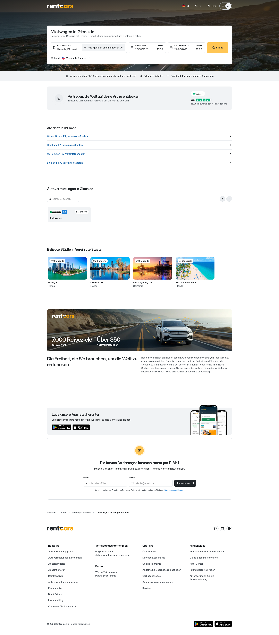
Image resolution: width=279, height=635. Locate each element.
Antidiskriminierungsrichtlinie (158, 582)
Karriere (146, 588)
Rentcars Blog (56, 600)
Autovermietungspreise (61, 551)
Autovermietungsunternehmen (65, 557)
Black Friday (55, 594)
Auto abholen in (63, 45)
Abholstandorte (56, 563)
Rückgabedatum (181, 45)
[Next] (229, 199)
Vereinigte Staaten (81, 512)
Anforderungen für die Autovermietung (201, 577)
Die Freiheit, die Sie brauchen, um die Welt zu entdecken (92, 361)
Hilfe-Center (196, 563)
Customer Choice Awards (62, 606)
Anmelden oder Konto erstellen (206, 551)
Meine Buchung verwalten (203, 557)
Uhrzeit (160, 45)
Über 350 (108, 339)
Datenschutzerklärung (174, 490)
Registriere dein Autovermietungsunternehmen (112, 553)
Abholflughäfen (56, 569)
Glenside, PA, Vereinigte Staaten (112, 512)
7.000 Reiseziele (72, 339)
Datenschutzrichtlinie (153, 557)
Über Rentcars (150, 551)
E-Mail (132, 477)
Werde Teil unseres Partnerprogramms (106, 574)
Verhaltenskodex (151, 575)
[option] (139, 136)
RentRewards (55, 575)
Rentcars (51, 512)
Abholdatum (140, 45)
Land (63, 512)
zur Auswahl (59, 344)
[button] (200, 93)
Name (86, 477)
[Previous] (222, 199)
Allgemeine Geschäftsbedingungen (161, 569)
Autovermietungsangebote (63, 582)
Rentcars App (55, 588)
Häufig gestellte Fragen (202, 569)
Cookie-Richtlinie (151, 563)
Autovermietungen (107, 344)
